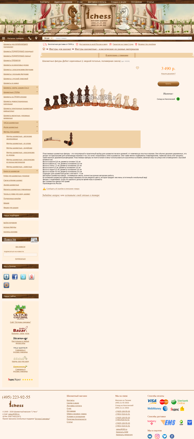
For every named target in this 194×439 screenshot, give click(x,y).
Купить (168, 84)
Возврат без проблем (147, 44)
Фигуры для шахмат (60, 49)
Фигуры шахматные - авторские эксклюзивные (19, 137)
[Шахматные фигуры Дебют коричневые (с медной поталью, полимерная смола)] (91, 98)
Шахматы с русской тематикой (16, 79)
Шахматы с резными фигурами (16, 74)
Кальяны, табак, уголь (20, 333)
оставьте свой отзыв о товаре (82, 195)
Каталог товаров (16, 38)
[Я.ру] (31, 277)
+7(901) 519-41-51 (122, 414)
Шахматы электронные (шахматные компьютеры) (18, 110)
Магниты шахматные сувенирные (17, 189)
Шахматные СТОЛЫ (12, 92)
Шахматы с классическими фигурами (18, 70)
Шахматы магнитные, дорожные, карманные (17, 117)
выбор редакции (10, 223)
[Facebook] (15, 277)
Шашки (6, 203)
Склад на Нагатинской (166, 99)
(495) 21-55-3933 (122, 403)
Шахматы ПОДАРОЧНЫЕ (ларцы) (17, 56)
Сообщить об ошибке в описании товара (62, 189)
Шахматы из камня (11, 83)
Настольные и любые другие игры (20, 342)
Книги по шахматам (11, 171)
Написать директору (124, 435)
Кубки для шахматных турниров (16, 176)
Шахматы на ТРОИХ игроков (15, 97)
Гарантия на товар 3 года (123, 44)
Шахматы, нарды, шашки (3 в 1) (16, 88)
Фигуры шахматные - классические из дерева (20, 154)
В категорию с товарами (117, 55)
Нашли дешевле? (168, 74)
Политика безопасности (76, 419)
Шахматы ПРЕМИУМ (12, 60)
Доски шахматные (11, 127)
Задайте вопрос (51, 195)
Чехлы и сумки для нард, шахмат (17, 194)
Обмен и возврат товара (76, 414)
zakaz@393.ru (13, 414)
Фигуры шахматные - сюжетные (19, 167)
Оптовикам (71, 411)
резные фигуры (10, 227)
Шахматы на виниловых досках (16, 65)
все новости (20, 247)
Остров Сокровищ (42, 419)
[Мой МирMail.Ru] (6, 285)
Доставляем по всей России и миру (93, 44)
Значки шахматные (11, 185)
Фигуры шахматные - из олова (18, 143)
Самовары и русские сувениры (20, 351)
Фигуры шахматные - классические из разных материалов (107, 49)
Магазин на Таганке (123, 400)
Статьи (70, 422)
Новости (10, 239)
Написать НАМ (122, 432)
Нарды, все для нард (20, 361)
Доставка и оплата (74, 406)
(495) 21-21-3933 (122, 408)
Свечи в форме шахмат (13, 180)
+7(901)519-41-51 (122, 420)
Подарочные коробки (12, 199)
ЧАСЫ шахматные (11, 123)
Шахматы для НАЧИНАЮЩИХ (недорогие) (16, 45)
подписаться (20, 259)
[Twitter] (23, 277)
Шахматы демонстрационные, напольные (16, 102)
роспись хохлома (10, 232)
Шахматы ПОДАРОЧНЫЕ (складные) (18, 51)
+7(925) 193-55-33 (122, 411)
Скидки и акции (73, 403)
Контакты (70, 400)
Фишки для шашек (11, 208)
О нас (69, 408)
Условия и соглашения (76, 417)
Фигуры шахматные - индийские (19, 148)
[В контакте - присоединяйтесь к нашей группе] (6, 277)
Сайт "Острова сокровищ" (20, 322)
